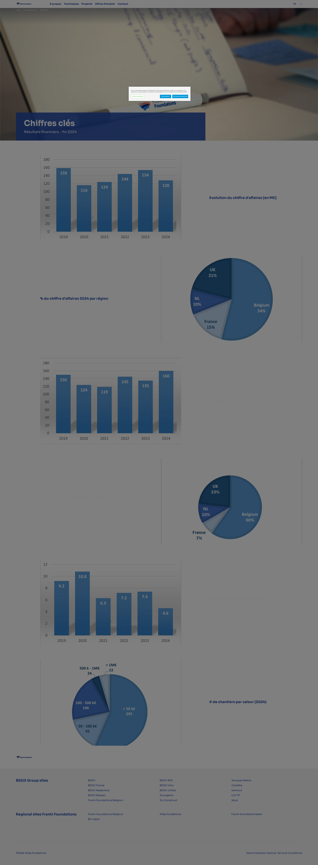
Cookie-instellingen (138, 96)
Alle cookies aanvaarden (180, 96)
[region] (160, 94)
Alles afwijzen (165, 96)
